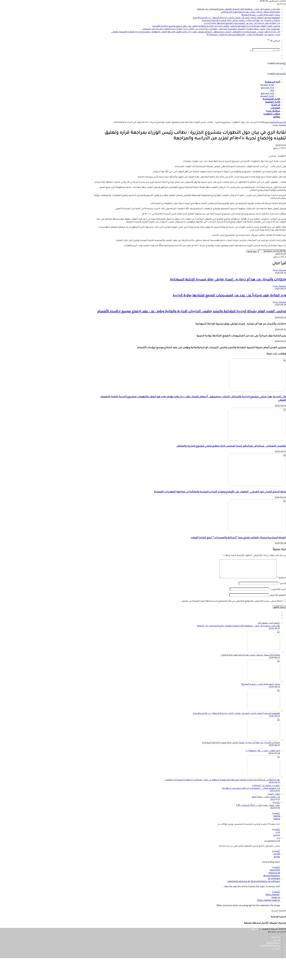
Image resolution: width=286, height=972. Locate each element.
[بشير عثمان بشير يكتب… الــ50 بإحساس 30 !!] (276, 803)
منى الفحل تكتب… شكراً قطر (266, 797)
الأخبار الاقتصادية (271, 99)
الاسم (282, 584)
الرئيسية (281, 122)
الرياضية (275, 105)
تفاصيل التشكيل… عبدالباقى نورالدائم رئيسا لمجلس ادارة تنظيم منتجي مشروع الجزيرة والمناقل (231, 446)
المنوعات (275, 108)
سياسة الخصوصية (270, 946)
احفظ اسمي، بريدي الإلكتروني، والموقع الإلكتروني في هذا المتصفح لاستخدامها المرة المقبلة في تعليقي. (231, 601)
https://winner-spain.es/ (268, 900)
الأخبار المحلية (267, 85)
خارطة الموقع (273, 943)
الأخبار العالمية (272, 102)
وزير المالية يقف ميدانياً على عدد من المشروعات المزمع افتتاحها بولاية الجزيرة (242, 23)
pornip (277, 857)
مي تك (254, 929)
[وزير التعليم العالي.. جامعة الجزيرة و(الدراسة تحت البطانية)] (266, 786)
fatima (276, 819)
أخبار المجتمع (267, 88)
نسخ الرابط (252, 251)
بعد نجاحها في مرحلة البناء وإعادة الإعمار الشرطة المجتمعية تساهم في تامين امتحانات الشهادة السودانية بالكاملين (222, 780)
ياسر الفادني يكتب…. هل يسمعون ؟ (263, 751)
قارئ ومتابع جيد (272, 841)
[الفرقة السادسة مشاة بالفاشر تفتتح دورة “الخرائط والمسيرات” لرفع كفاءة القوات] (257, 532)
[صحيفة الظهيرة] (276, 63)
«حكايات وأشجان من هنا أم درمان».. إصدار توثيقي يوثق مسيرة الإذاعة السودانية (241, 21)
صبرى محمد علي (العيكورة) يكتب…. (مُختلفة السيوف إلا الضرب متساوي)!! (243, 35)
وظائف (276, 117)
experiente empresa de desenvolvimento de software (253, 882)
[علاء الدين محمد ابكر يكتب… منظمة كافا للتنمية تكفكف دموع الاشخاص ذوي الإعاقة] (269, 623)
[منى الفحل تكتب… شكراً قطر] (273, 794)
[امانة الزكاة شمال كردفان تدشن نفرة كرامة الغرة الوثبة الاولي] (263, 652)
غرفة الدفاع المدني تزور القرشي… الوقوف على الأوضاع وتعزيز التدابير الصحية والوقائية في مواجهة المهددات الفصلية (220, 492)
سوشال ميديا (273, 111)
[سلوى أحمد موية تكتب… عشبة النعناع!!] (263, 681)
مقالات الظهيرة (272, 114)
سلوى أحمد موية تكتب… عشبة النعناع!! (260, 15)
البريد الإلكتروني (278, 589)
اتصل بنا (276, 948)
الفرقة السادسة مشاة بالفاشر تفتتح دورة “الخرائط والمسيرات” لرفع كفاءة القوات (238, 538)
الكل (272, 91)
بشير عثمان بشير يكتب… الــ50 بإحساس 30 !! (258, 805)
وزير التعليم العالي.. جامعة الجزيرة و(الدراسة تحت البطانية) (251, 788)
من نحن (276, 940)
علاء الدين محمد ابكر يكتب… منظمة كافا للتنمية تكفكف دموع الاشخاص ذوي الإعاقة (238, 9)
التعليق (281, 578)
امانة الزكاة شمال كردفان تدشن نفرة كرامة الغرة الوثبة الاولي (250, 12)
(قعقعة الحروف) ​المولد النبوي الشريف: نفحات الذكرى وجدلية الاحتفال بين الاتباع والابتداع (236, 18)
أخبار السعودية (272, 82)
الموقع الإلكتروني (277, 595)
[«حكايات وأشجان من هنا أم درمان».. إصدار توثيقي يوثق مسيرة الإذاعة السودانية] (263, 740)
